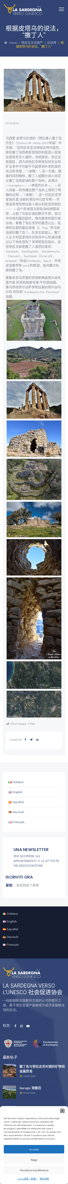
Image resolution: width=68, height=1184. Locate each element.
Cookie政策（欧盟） (27, 1178)
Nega (34, 1160)
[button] (62, 1111)
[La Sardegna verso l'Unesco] (23, 9)
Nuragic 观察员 (30, 1088)
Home (12, 43)
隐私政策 (44, 1178)
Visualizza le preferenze (34, 1170)
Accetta (34, 1149)
